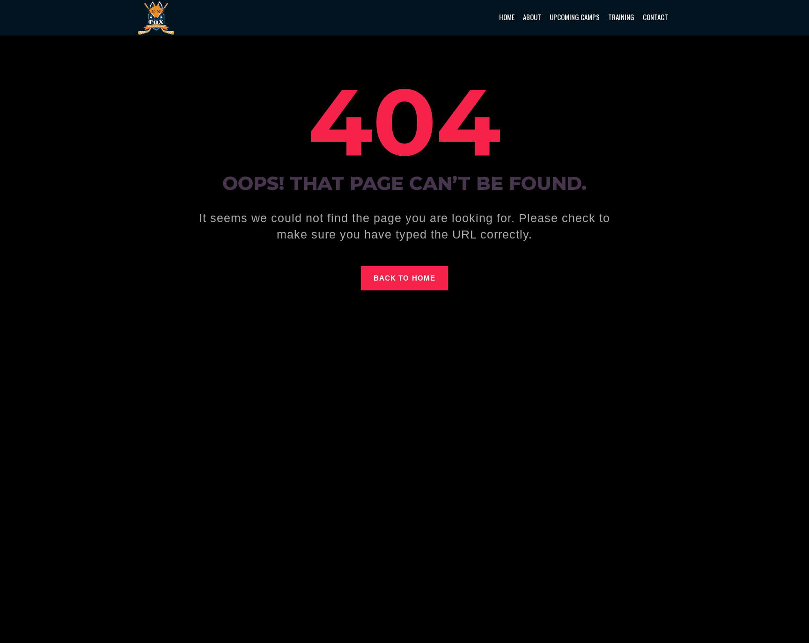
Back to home (404, 278)
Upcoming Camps (575, 17)
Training (621, 17)
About (532, 17)
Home (507, 17)
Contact (655, 17)
